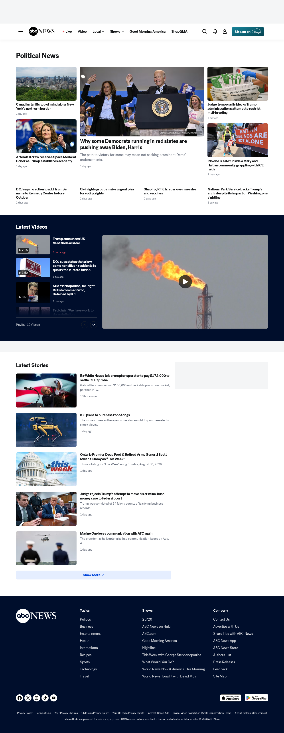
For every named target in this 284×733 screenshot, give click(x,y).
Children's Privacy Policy (95, 713)
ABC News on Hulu (156, 626)
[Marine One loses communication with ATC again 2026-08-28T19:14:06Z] (46, 548)
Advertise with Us (226, 626)
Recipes (85, 655)
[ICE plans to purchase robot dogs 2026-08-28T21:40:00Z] (46, 430)
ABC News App (224, 641)
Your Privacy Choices (66, 713)
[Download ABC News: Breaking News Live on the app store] (230, 697)
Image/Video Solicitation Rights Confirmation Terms (202, 713)
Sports (85, 662)
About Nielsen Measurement (251, 713)
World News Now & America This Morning (173, 669)
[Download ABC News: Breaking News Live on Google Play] (256, 697)
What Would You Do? (158, 662)
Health (84, 641)
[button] (20, 31)
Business (86, 626)
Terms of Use (43, 713)
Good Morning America (159, 641)
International (89, 648)
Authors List (222, 655)
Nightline (149, 648)
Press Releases (224, 662)
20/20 (147, 619)
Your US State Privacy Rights (128, 713)
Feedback (220, 669)
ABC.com (149, 633)
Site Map (219, 676)
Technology (88, 669)
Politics (85, 619)
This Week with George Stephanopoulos (171, 655)
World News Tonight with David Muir (169, 676)
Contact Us (221, 619)
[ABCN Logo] (42, 31)
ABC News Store (225, 648)
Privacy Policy (25, 713)
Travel (84, 676)
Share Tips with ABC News (233, 633)
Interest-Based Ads (158, 713)
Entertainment (90, 633)
